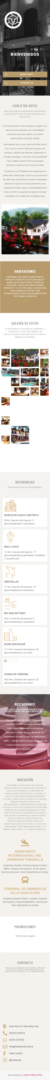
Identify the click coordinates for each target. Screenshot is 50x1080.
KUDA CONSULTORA (33, 1075)
